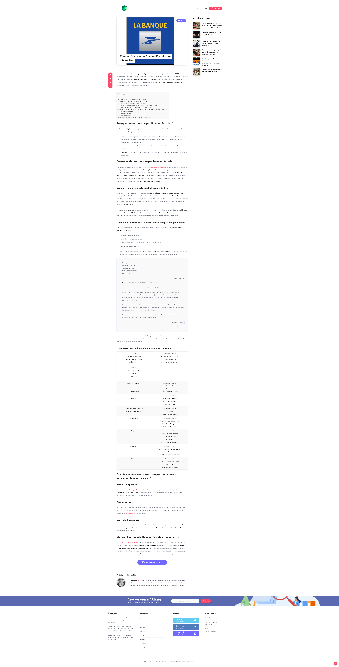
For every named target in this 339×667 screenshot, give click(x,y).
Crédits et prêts (126, 113)
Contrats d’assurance (128, 115)
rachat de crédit (131, 513)
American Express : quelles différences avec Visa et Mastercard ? (211, 43)
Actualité (143, 619)
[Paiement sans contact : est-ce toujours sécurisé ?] (196, 34)
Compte (169, 9)
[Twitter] (215, 8)
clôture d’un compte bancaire (128, 543)
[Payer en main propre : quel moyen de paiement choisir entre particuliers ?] (196, 52)
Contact (207, 618)
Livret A (139, 490)
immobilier (143, 648)
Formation (143, 644)
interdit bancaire (149, 554)
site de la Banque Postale (160, 167)
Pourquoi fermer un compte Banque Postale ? (133, 99)
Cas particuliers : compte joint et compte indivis (135, 103)
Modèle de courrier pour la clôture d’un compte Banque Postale (140, 105)
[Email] (219, 8)
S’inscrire (206, 601)
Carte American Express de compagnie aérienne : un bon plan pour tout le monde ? (212, 26)
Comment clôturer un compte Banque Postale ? (134, 101)
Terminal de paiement (146, 652)
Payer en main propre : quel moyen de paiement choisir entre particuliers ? (211, 52)
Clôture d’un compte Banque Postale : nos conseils (135, 117)
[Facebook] (212, 8)
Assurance (191, 9)
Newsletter (208, 624)
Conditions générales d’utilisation (215, 627)
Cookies (207, 629)
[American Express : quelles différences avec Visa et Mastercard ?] (196, 43)
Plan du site (208, 620)
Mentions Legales (210, 631)
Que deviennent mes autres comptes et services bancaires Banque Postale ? (143, 109)
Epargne (142, 639)
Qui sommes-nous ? (211, 622)
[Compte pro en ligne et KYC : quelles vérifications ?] (196, 71)
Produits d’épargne (127, 111)
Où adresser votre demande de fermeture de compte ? (137, 107)
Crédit (184, 9)
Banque (177, 9)
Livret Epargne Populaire (155, 490)
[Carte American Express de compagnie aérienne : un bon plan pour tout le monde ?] (196, 25)
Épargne (200, 9)
